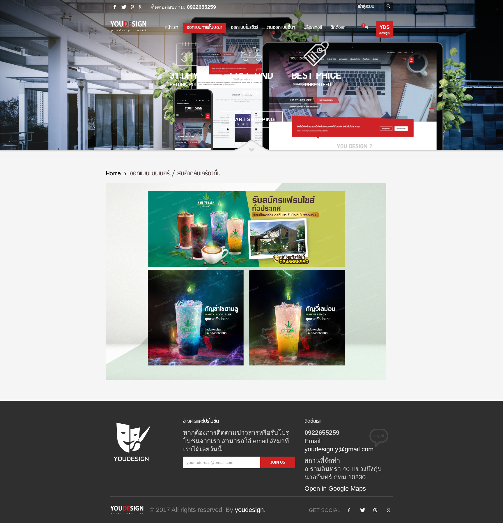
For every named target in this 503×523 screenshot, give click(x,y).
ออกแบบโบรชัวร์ (244, 28)
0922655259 (201, 7)
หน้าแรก (171, 28)
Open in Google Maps (335, 488)
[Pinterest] (132, 7)
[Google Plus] (141, 7)
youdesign (249, 509)
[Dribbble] (375, 510)
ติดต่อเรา (338, 28)
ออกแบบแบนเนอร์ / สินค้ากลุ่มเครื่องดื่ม (175, 174)
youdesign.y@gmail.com (338, 449)
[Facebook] (114, 7)
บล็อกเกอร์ (313, 28)
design (384, 29)
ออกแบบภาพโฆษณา (204, 28)
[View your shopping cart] (368, 27)
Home (113, 174)
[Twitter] (123, 7)
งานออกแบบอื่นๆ (281, 28)
